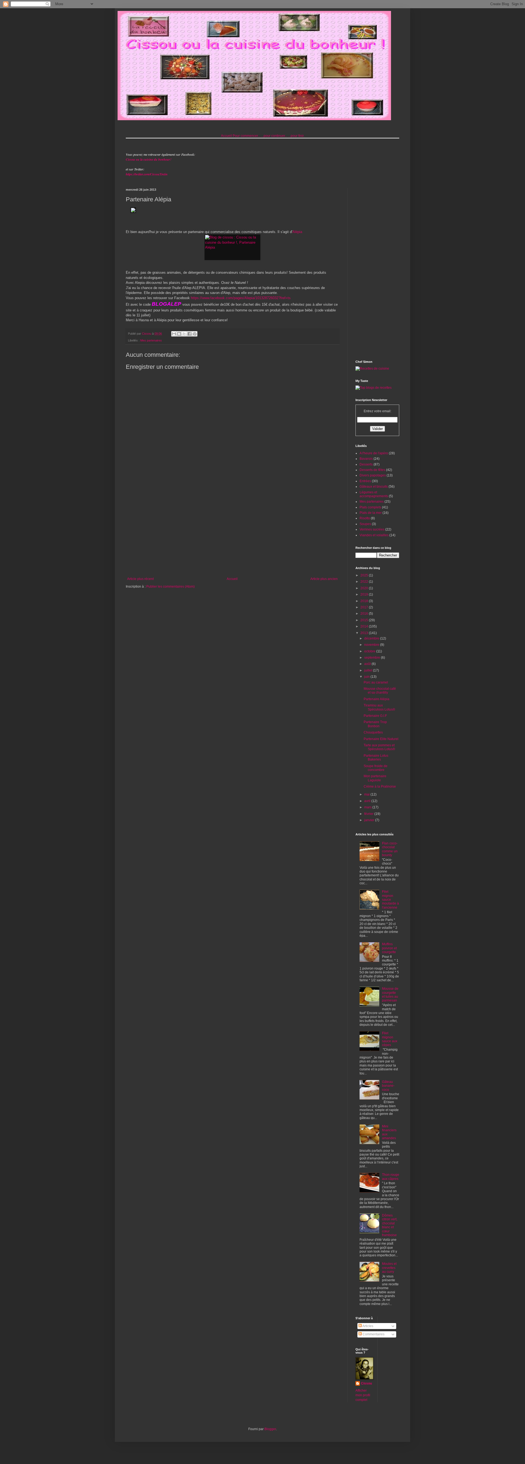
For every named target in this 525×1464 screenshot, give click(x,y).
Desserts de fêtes (372, 470)
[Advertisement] (232, 532)
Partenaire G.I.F (375, 716)
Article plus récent (140, 579)
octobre (370, 651)
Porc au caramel (376, 682)
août (368, 664)
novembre (372, 645)
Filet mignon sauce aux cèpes (389, 1039)
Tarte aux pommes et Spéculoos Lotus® (379, 747)
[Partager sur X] (184, 334)
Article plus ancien (324, 579)
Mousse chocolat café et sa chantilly (380, 690)
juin (367, 677)
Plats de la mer (371, 513)
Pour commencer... (246, 136)
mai (367, 794)
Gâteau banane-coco (388, 1086)
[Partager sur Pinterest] (194, 334)
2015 (364, 620)
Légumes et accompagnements (374, 494)
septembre (372, 657)
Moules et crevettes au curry (389, 1268)
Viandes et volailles (374, 535)
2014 (364, 626)
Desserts (366, 464)
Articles (367, 1326)
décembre (372, 638)
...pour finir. (296, 136)
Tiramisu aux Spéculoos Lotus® (379, 707)
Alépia (297, 232)
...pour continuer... (274, 136)
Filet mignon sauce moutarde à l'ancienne (390, 899)
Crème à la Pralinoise (380, 786)
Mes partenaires (151, 340)
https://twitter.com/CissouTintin (147, 174)
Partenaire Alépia (376, 699)
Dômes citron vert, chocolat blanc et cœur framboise (389, 1225)
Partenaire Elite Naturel (381, 739)
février (369, 814)
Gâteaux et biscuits (374, 486)
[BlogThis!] (179, 334)
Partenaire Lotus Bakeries (376, 757)
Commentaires (373, 1334)
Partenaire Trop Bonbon (375, 724)
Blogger (270, 1429)
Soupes (365, 524)
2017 (364, 607)
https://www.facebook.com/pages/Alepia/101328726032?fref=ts (241, 298)
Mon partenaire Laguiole (375, 778)
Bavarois (366, 459)
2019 (364, 594)
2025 (364, 575)
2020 (364, 588)
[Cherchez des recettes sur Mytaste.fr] (373, 388)
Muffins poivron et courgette (389, 948)
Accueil (226, 136)
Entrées (365, 481)
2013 (364, 633)
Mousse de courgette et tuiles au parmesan (390, 994)
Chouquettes (373, 732)
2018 (364, 601)
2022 (364, 582)
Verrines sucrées (372, 529)
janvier (369, 820)
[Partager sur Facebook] (189, 334)
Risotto (365, 518)
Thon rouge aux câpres (390, 1176)
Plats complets (370, 507)
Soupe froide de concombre (375, 768)
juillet (368, 670)
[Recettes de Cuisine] (372, 368)
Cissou (366, 1383)
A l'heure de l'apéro (374, 453)
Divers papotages (373, 475)
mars (368, 807)
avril (367, 801)
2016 (364, 613)
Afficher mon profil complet (362, 1395)
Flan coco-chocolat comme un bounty (390, 849)
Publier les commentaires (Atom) (170, 586)
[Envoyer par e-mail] (174, 334)
